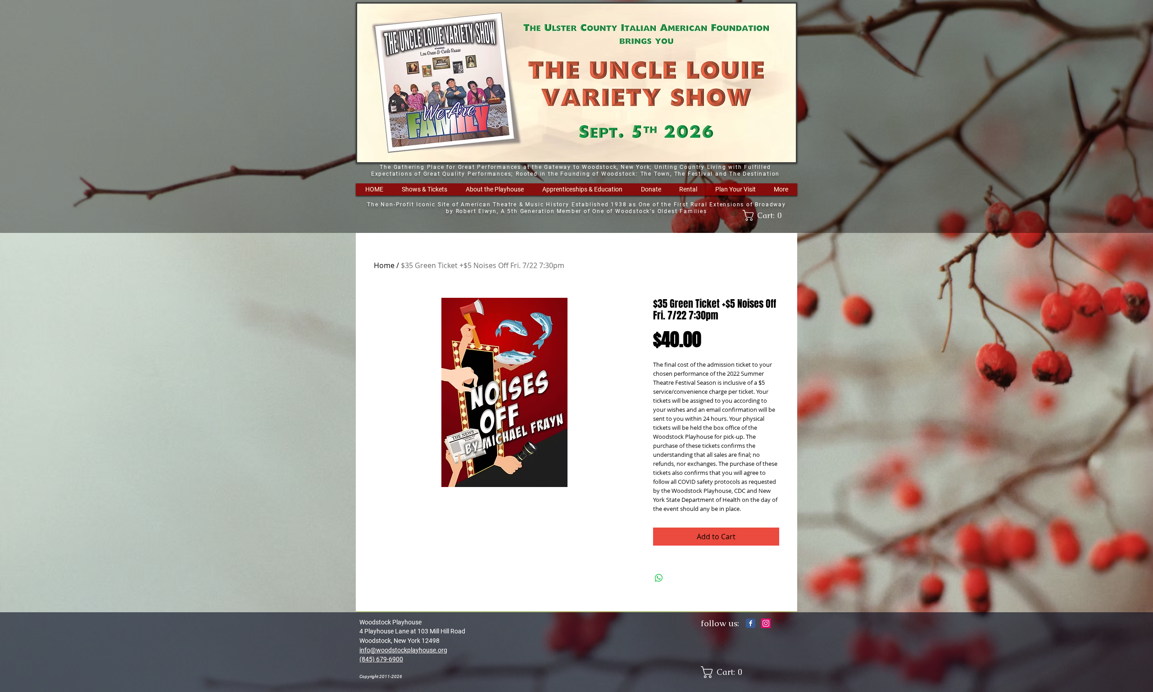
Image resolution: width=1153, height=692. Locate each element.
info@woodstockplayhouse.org (403, 650)
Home (384, 265)
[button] (424, 189)
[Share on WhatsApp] (659, 578)
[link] (765, 215)
